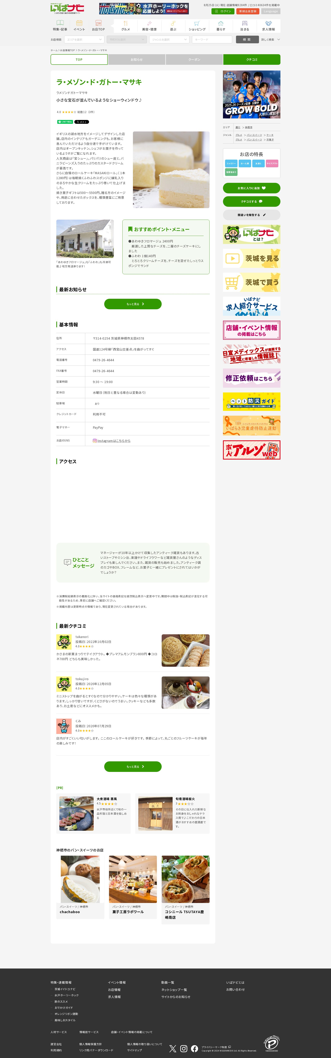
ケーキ (269, 134)
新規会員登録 (247, 11)
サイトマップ (134, 1050)
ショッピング (197, 29)
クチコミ (252, 59)
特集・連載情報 (61, 982)
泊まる (244, 29)
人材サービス (59, 1032)
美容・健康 (149, 29)
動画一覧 (167, 982)
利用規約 (56, 1050)
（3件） (91, 112)
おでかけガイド (64, 1008)
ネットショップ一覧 (174, 989)
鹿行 (238, 127)
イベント (79, 29)
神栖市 (248, 127)
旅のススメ (61, 1001)
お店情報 (114, 989)
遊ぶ (173, 29)
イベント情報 (117, 982)
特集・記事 (60, 29)
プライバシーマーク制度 (214, 1047)
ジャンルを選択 (161, 39)
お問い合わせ (235, 989)
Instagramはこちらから (114, 440)
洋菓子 (270, 139)
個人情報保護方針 (90, 1044)
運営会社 (56, 1044)
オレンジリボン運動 (66, 1014)
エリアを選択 (74, 39)
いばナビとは (235, 982)
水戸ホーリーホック (67, 995)
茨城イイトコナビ (65, 989)
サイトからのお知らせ (176, 996)
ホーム (54, 50)
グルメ (125, 29)
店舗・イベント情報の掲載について (132, 1032)
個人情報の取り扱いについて (144, 1044)
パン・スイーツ (254, 134)
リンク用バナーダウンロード (96, 1050)
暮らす (220, 29)
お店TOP (98, 29)
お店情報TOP (67, 50)
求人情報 (268, 29)
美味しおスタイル (65, 1020)
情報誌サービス (89, 1032)
